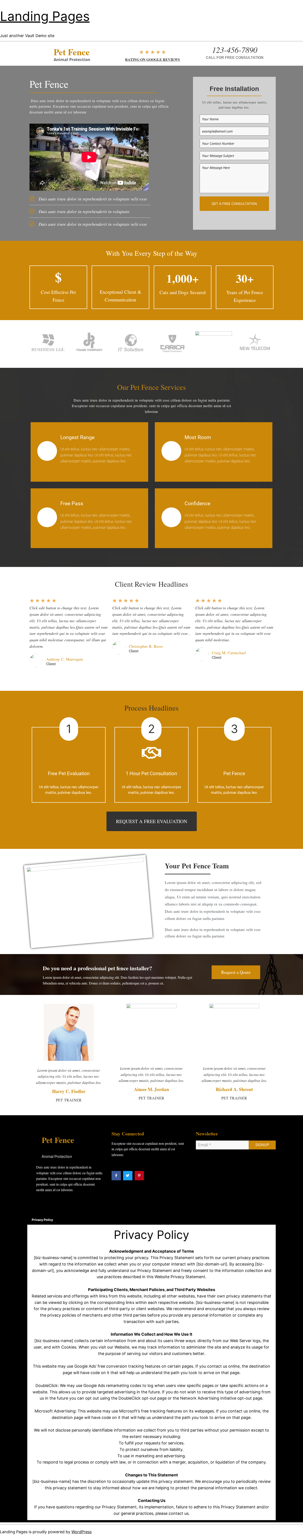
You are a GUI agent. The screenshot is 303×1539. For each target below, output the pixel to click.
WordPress (81, 1531)
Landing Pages (45, 16)
